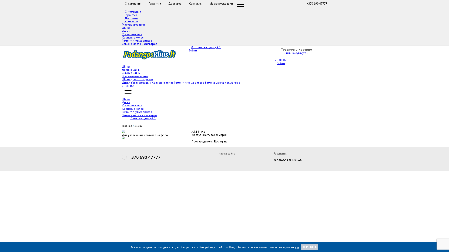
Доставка (175, 3)
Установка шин (132, 34)
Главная (127, 125)
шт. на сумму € (143, 118)
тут (297, 247)
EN (280, 59)
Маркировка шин (221, 3)
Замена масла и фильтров (139, 44)
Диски (126, 31)
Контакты (195, 3)
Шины (126, 27)
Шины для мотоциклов (137, 79)
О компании (132, 3)
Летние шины (131, 69)
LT (276, 59)
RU (285, 59)
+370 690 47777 (317, 3)
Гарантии (154, 3)
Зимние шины (131, 73)
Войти (281, 63)
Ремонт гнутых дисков (137, 40)
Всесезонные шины (135, 76)
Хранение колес (132, 37)
